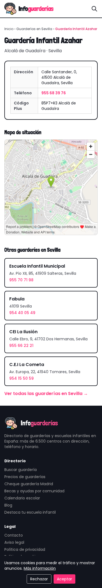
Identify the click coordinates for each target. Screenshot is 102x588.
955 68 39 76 (53, 93)
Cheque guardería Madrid (28, 484)
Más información (40, 568)
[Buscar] (94, 8)
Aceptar (64, 579)
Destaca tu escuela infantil (30, 512)
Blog (8, 505)
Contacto (13, 535)
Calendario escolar (22, 498)
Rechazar (39, 579)
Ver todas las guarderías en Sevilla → (46, 393)
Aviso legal (14, 542)
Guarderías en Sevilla (34, 29)
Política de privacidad (24, 549)
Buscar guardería (20, 469)
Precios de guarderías (24, 476)
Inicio (8, 29)
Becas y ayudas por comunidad (34, 491)
